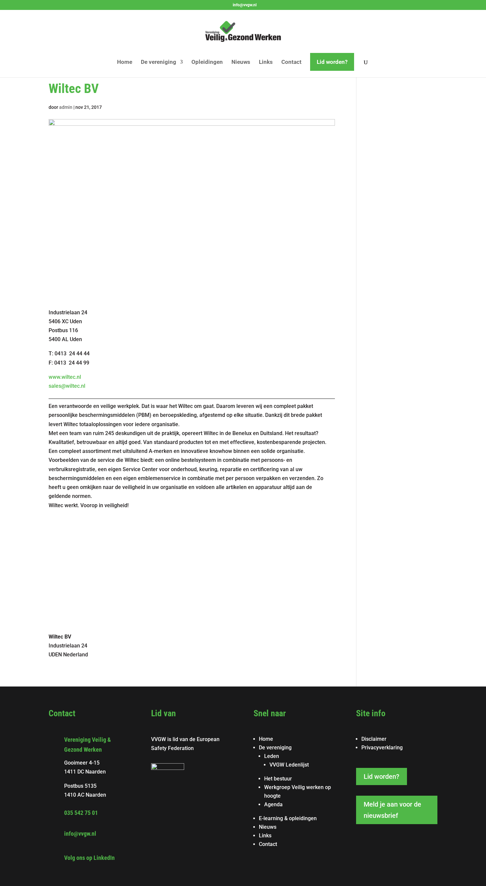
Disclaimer (373, 739)
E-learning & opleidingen (288, 818)
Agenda (273, 804)
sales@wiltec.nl (67, 386)
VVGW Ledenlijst (289, 765)
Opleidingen (207, 62)
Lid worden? (332, 62)
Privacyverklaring (382, 747)
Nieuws (240, 62)
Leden (271, 756)
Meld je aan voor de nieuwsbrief (392, 810)
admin (65, 107)
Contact (291, 62)
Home (124, 62)
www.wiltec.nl (65, 377)
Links (266, 62)
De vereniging (158, 62)
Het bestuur (278, 778)
